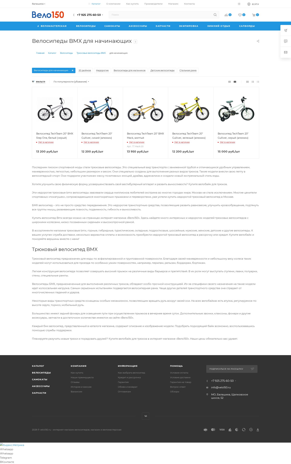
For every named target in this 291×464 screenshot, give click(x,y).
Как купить (77, 372)
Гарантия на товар (180, 382)
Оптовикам (124, 391)
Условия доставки (180, 377)
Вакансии (76, 391)
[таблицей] (258, 81)
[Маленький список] (229, 81)
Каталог (38, 366)
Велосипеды (41, 372)
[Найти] (215, 14)
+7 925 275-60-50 (88, 15)
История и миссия (81, 386)
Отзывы (75, 382)
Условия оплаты (179, 372)
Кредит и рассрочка (129, 377)
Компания (78, 366)
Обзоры (174, 391)
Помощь (176, 366)
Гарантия (123, 382)
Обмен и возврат (127, 386)
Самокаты (39, 379)
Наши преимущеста (82, 377)
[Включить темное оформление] (239, 3)
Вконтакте (145, 416)
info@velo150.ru (221, 387)
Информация (128, 366)
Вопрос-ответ (178, 386)
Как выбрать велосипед (131, 372)
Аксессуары (41, 386)
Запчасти (39, 393)
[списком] (252, 81)
